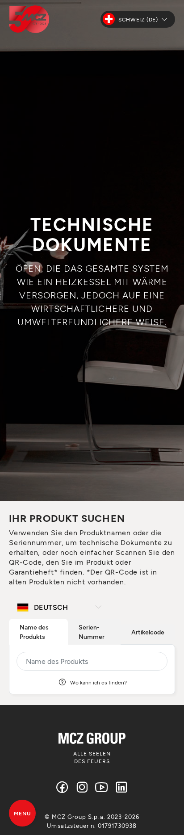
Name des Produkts (34, 631)
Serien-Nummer (92, 631)
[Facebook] (62, 787)
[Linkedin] (121, 787)
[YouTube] (102, 787)
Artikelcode (147, 632)
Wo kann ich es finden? (98, 682)
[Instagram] (82, 787)
